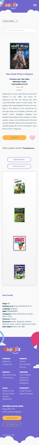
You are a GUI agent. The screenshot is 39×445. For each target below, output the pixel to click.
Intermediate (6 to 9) (19, 84)
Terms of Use (8, 391)
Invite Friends (25, 391)
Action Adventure (19, 314)
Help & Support (26, 394)
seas (12, 324)
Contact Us (7, 364)
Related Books (22, 159)
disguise (20, 322)
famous (5, 324)
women (28, 322)
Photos (13, 319)
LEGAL (5, 388)
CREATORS (24, 372)
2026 (13, 435)
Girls (10, 316)
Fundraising (7, 378)
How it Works (25, 364)
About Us (6, 361)
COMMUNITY (24, 388)
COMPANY (6, 359)
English (14, 309)
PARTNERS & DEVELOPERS (12, 406)
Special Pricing (9, 375)
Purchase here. (28, 148)
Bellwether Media (19, 82)
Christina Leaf (15, 79)
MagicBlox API (8, 409)
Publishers (24, 383)
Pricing (23, 367)
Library (23, 361)
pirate (13, 322)
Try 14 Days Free (12, 424)
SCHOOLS (6, 372)
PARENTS (23, 359)
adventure (25, 324)
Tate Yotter (25, 79)
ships (33, 324)
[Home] (10, 5)
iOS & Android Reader (12, 412)
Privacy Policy (8, 394)
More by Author (19, 166)
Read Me (14, 137)
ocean (17, 324)
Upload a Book (12, 418)
